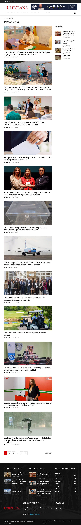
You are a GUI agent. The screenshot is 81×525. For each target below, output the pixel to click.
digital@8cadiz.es (35, 514)
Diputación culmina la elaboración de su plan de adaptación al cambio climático (24, 299)
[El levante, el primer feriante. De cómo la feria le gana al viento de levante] (7, 481)
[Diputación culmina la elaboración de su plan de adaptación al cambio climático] (28, 283)
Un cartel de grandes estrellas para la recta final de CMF (43, 483)
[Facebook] (56, 509)
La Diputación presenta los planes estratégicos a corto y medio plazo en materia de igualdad (27, 369)
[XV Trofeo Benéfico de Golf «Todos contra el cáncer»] (58, 42)
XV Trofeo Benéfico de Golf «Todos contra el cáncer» (69, 42)
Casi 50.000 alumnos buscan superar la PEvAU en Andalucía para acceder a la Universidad (24, 123)
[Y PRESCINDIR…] (58, 57)
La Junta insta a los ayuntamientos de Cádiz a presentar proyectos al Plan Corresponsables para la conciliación (27, 88)
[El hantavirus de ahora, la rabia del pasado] (7, 491)
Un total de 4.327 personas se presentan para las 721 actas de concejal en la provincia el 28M (26, 229)
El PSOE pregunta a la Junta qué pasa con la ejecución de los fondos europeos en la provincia (28, 404)
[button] (74, 13)
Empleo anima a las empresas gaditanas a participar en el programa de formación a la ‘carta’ (28, 53)
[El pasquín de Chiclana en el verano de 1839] (58, 50)
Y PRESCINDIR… (67, 56)
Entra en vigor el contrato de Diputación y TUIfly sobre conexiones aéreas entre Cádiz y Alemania (27, 264)
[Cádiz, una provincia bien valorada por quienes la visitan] (28, 318)
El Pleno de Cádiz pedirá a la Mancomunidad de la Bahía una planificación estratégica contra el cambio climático (27, 440)
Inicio (5, 18)
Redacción (7, 57)
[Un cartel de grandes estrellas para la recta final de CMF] (32, 483)
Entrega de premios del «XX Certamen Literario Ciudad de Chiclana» (69, 33)
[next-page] (26, 453)
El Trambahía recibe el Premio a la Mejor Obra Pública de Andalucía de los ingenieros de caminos (27, 194)
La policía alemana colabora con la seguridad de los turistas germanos (44, 491)
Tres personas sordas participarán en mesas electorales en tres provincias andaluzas (28, 158)
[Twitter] (60, 509)
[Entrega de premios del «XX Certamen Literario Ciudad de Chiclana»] (58, 33)
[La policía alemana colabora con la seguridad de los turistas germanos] (32, 491)
